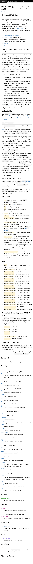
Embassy (3, 1)
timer (2, 458)
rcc (2, 436)
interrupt (3, 417)
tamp (2, 451)
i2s (2, 413)
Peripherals (4, 516)
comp (2, 383)
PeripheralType (5, 538)
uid (2, 472)
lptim (2, 424)
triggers (3, 462)
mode (2, 428)
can (2, 379)
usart (2, 475)
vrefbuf (3, 485)
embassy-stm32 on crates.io (11, 35)
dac (2, 390)
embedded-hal (21, 28)
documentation (12, 106)
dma (2, 394)
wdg (2, 489)
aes (2, 373)
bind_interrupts (5, 498)
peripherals (4, 432)
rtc (2, 443)
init (2, 548)
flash (2, 402)
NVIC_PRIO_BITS (5, 526)
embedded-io (17, 118)
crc (2, 387)
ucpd (2, 468)
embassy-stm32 (13, 1)
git (23, 1)
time (2, 455)
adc (2, 370)
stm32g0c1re (6, 3)
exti (2, 398)
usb (2, 481)
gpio (2, 406)
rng (2, 440)
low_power (4, 421)
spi (2, 447)
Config (3, 509)
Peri (2, 512)
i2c (2, 409)
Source (3, 11)
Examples (6, 46)
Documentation (8, 37)
